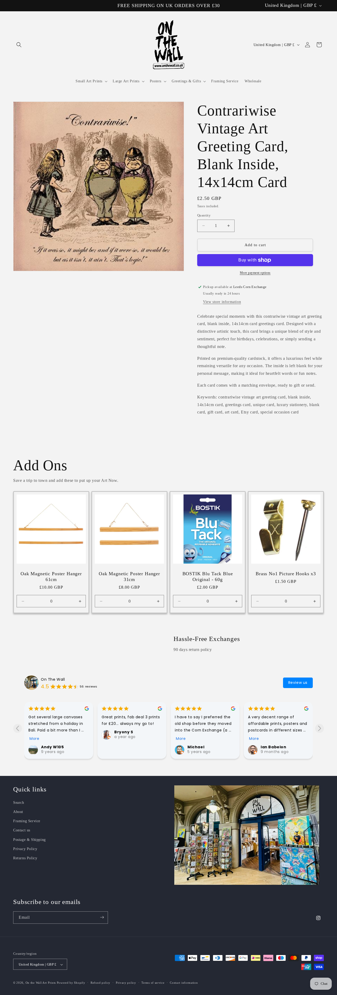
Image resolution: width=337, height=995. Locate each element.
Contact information (184, 982)
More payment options (255, 273)
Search (18, 802)
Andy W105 (52, 747)
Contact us (21, 830)
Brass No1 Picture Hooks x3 (286, 573)
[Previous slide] (17, 728)
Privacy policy (126, 982)
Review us (298, 682)
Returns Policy (25, 858)
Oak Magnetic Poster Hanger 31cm (129, 576)
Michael (195, 747)
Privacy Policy (25, 849)
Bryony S (123, 732)
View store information (222, 302)
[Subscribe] (102, 917)
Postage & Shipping (29, 839)
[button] (19, 44)
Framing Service (26, 821)
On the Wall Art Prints (41, 982)
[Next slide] (319, 728)
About (18, 812)
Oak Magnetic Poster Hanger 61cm (51, 576)
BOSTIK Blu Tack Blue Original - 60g (207, 576)
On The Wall (53, 679)
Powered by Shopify (71, 982)
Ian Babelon (273, 747)
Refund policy (100, 982)
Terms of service (152, 982)
